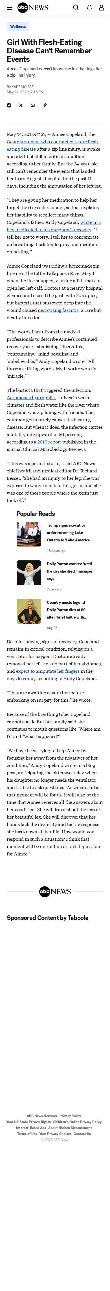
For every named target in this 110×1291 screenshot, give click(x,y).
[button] (10, 7)
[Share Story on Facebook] (9, 105)
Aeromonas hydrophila (31, 397)
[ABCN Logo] (32, 7)
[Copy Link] (44, 105)
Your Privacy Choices (55, 1134)
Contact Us (82, 1134)
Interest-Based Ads (31, 1128)
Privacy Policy (70, 1116)
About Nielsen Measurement (70, 1128)
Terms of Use (27, 1134)
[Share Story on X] (21, 105)
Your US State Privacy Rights (28, 1122)
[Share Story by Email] (32, 105)
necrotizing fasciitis (58, 309)
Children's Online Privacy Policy (77, 1122)
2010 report (49, 441)
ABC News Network (42, 1116)
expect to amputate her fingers (48, 670)
